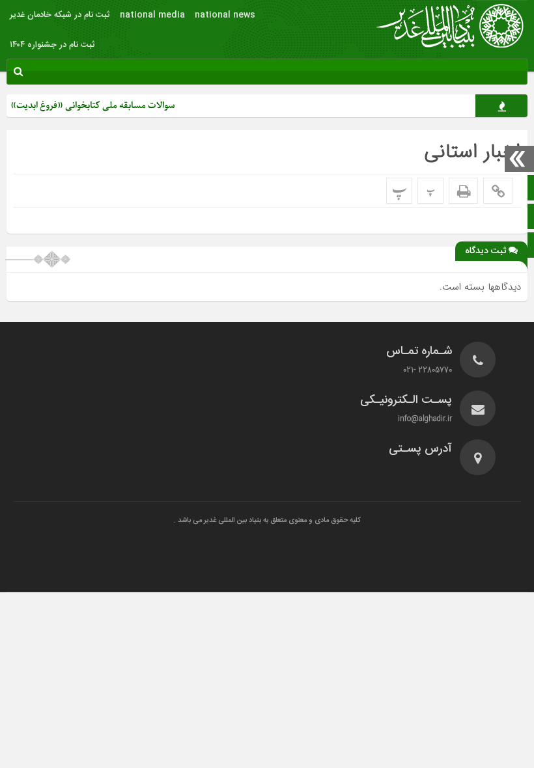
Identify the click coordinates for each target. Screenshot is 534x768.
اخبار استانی (472, 152)
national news (225, 15)
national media (152, 15)
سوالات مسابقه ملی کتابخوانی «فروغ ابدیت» (101, 106)
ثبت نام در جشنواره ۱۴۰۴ (52, 45)
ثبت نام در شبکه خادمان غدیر (60, 15)
